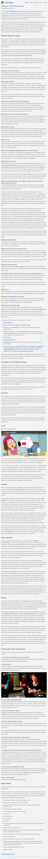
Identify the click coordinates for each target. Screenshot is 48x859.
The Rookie (7, 337)
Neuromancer (31, 607)
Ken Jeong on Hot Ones (28, 348)
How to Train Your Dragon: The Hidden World (17, 325)
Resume (45, 2)
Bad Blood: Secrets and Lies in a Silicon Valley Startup (20, 614)
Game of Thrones (25, 331)
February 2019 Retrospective (12, 6)
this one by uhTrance (27, 351)
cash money (26, 293)
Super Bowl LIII (8, 322)
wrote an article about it (11, 165)
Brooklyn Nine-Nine (9, 340)
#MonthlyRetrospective (8, 854)
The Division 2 (9, 531)
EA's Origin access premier (17, 489)
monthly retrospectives (39, 309)
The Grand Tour (15, 327)
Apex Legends (20, 266)
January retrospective (11, 11)
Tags (31, 2)
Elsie (38, 612)
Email (40, 2)
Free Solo (6, 342)
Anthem (11, 266)
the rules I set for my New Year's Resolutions (19, 55)
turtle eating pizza (10, 300)
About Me (35, 2)
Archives (27, 2)
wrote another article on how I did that (12, 167)
